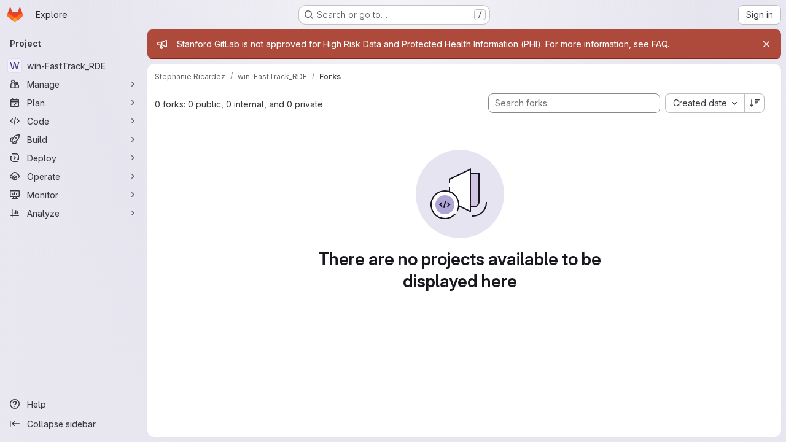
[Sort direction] (755, 103)
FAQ (659, 44)
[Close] (766, 44)
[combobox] (704, 103)
